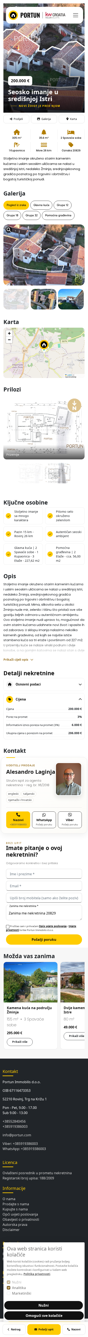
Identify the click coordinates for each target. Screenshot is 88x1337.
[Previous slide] (11, 245)
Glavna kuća (41, 205)
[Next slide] (77, 245)
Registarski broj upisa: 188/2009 (28, 1178)
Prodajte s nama (16, 1204)
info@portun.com (17, 1135)
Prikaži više (19, 1042)
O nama (9, 1199)
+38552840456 (14, 1121)
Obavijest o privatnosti (21, 1219)
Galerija (46, 119)
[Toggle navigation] (76, 15)
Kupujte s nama (15, 1209)
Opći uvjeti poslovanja (20, 1214)
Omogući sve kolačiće (44, 1315)
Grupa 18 (12, 215)
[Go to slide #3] (71, 302)
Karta (73, 119)
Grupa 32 (32, 215)
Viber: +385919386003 (20, 1143)
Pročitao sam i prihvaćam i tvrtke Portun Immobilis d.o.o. (41, 928)
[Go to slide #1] (16, 302)
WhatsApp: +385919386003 (24, 1148)
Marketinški (21, 1293)
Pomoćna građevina (58, 215)
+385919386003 (15, 1126)
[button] (44, 346)
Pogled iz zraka (16, 205)
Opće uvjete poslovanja (53, 926)
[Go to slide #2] (43, 302)
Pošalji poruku (44, 939)
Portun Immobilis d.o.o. (22, 1082)
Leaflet (69, 375)
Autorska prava (15, 1224)
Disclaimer (11, 1229)
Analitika (19, 1287)
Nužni (16, 1282)
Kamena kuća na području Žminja (29, 1010)
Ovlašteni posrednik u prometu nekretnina (37, 1173)
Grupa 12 (62, 205)
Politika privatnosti (36, 1274)
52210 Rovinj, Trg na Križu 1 (25, 1099)
